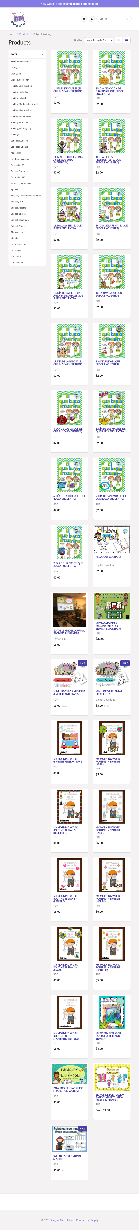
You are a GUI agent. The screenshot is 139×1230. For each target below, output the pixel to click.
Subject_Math (17, 202)
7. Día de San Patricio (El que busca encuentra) (111, 497)
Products (24, 34)
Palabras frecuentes (20, 159)
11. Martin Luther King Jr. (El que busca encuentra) (68, 160)
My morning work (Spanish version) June (67, 760)
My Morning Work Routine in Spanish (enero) (108, 830)
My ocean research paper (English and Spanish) (108, 1036)
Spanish (14, 189)
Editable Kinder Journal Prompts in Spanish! (69, 632)
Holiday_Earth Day (19, 92)
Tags (14, 54)
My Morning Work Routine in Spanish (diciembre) (65, 830)
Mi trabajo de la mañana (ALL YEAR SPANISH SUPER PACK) (108, 626)
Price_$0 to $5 (17, 165)
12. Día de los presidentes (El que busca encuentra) (108, 160)
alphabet (15, 238)
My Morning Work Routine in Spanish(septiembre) (66, 1036)
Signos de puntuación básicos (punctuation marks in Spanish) (110, 1097)
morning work (17, 250)
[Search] (127, 19)
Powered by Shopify (87, 1220)
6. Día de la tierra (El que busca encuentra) (69, 497)
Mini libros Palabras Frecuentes (109, 692)
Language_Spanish (19, 147)
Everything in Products (21, 61)
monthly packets (18, 244)
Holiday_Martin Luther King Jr (24, 104)
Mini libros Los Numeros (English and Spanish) (69, 692)
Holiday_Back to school (21, 86)
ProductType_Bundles (21, 183)
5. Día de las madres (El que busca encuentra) (110, 430)
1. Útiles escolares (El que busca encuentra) (67, 90)
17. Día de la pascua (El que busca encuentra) (67, 363)
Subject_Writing (18, 226)
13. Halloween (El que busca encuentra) (67, 227)
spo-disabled (17, 263)
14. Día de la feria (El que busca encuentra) (112, 227)
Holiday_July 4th (18, 98)
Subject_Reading (18, 208)
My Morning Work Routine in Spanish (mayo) (65, 967)
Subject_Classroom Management (26, 195)
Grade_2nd (16, 74)
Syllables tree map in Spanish (67, 1157)
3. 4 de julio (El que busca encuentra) (108, 363)
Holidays (15, 135)
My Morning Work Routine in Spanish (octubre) (108, 967)
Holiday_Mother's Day (21, 116)
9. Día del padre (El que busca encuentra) (68, 564)
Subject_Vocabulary (20, 220)
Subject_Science (18, 214)
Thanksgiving (17, 232)
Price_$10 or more (19, 171)
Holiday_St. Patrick (19, 122)
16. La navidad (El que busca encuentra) (109, 294)
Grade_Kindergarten (20, 80)
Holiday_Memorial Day (21, 110)
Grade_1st (15, 68)
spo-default (16, 256)
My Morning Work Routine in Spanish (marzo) (108, 899)
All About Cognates (108, 556)
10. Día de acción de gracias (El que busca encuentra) (109, 91)
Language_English (19, 141)
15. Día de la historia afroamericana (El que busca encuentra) (68, 295)
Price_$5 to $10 (18, 177)
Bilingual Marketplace (62, 1220)
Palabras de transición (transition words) (68, 1089)
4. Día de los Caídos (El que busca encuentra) (67, 430)
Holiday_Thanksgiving (21, 128)
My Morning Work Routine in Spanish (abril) (108, 761)
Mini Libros (16, 153)
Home (11, 34)
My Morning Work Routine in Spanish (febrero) (65, 899)
